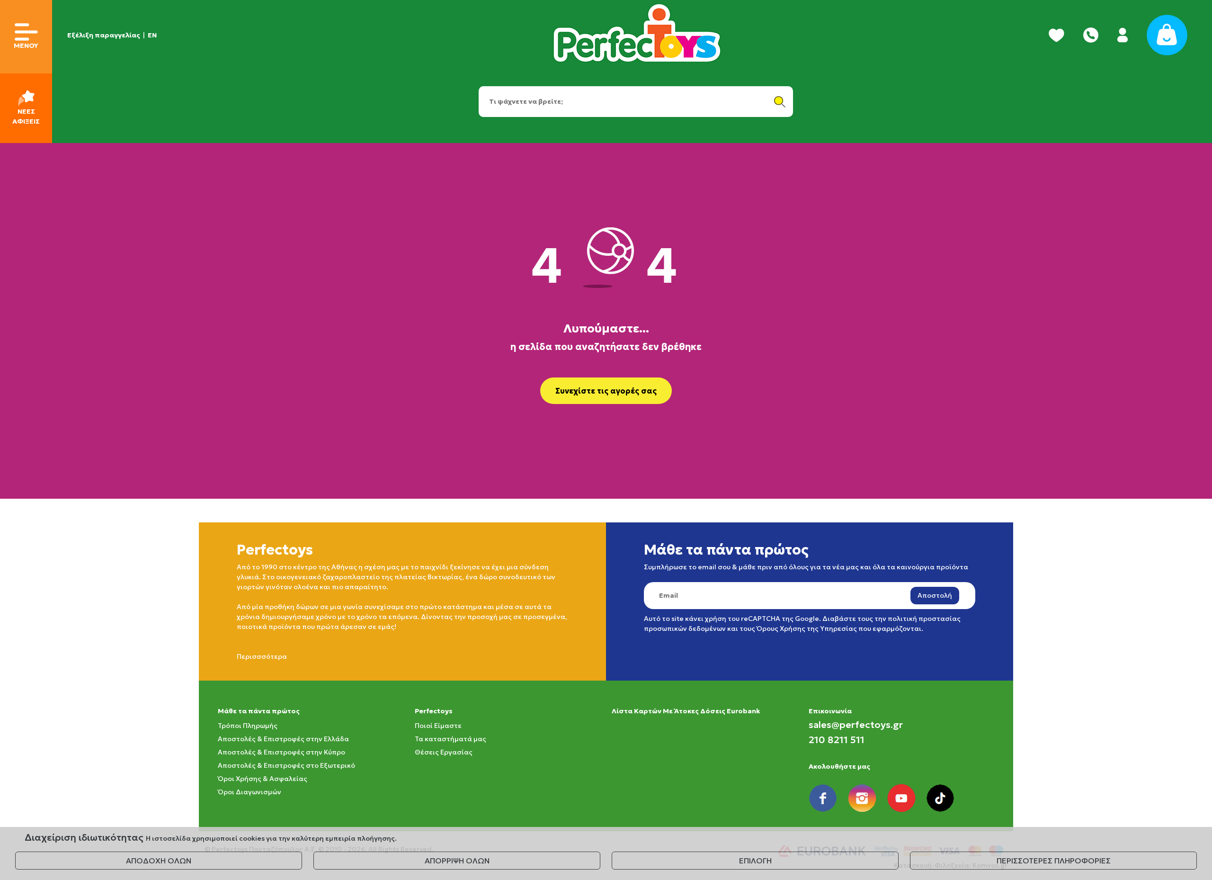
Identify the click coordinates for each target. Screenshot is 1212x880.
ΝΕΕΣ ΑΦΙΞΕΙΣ (26, 116)
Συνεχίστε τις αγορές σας (606, 390)
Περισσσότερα (262, 656)
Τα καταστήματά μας (450, 739)
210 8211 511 (836, 740)
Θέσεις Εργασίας (443, 752)
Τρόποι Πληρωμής (247, 725)
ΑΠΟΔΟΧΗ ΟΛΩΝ (158, 860)
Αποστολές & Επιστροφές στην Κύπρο (281, 752)
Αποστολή (935, 595)
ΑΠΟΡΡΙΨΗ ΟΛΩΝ (457, 860)
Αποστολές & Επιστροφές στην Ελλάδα (283, 739)
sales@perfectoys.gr (856, 724)
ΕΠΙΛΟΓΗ (755, 860)
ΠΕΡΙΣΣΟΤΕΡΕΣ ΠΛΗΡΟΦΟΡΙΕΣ (1054, 860)
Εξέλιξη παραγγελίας (103, 35)
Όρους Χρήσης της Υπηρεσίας (807, 628)
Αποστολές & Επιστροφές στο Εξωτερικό (286, 765)
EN (152, 35)
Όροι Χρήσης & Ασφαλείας (262, 778)
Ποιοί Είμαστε (438, 725)
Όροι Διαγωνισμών (249, 792)
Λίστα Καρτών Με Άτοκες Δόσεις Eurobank (686, 711)
